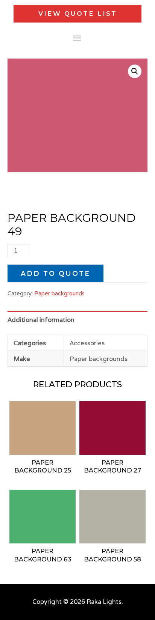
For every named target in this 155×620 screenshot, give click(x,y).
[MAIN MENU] (78, 38)
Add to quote (55, 273)
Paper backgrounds (59, 293)
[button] (134, 71)
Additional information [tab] (41, 320)
